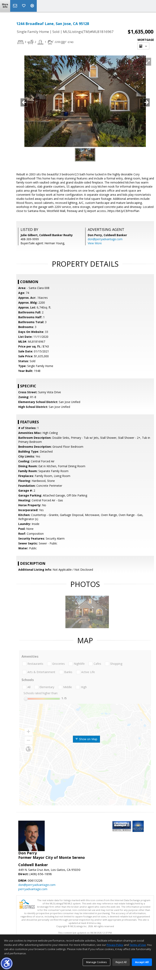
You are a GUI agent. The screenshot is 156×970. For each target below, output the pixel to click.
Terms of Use (137, 945)
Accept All (142, 962)
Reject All (121, 962)
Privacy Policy (115, 945)
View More (95, 243)
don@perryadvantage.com (105, 239)
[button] (6, 963)
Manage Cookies (96, 962)
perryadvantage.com (32, 889)
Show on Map (87, 739)
